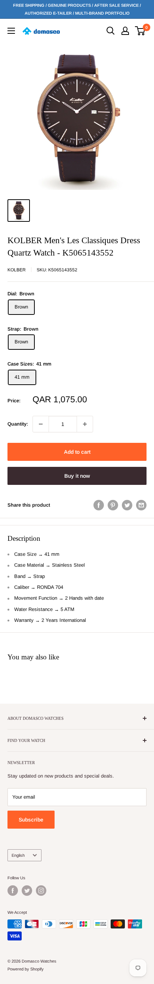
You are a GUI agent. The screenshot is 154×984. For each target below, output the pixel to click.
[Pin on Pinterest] (113, 505)
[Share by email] (141, 505)
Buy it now (77, 476)
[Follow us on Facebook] (12, 890)
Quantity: (17, 424)
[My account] (125, 31)
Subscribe (31, 820)
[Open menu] (11, 31)
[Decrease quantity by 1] (41, 424)
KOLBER (16, 269)
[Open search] (111, 31)
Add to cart (77, 452)
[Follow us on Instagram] (41, 890)
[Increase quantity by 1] (85, 424)
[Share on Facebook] (98, 505)
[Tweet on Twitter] (127, 505)
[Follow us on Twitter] (27, 890)
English (18, 855)
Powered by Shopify (25, 969)
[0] (140, 30)
